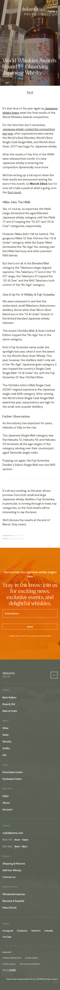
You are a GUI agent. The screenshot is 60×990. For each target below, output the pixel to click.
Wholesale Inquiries (13, 894)
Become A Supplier (13, 901)
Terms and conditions (29, 964)
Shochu (6, 741)
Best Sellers (9, 697)
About (6, 802)
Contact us (9, 877)
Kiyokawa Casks (12, 779)
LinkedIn (48, 930)
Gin (4, 755)
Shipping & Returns (13, 863)
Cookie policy (31, 957)
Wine (5, 728)
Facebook (22, 930)
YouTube (6, 936)
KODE (13, 970)
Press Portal (9, 907)
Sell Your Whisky (11, 870)
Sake (5, 734)
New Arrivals (9, 711)
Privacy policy (31, 636)
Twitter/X (36, 930)
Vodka (6, 748)
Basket (51, 11)
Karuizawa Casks (12, 772)
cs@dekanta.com (12, 833)
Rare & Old (8, 704)
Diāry (5, 796)
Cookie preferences (11, 957)
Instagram (7, 930)
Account (7, 809)
